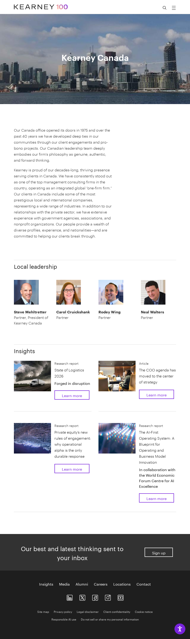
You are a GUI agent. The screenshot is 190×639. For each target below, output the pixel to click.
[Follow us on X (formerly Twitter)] (82, 597)
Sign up (158, 552)
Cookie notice (144, 611)
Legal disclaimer (88, 611)
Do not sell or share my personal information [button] (110, 619)
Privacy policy (63, 611)
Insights (46, 584)
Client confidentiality (116, 611)
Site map (43, 611)
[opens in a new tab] (108, 597)
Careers (101, 584)
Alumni (82, 584)
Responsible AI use (63, 619)
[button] (31, 317)
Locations (122, 584)
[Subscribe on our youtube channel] (121, 597)
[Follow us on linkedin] (70, 597)
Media (64, 584)
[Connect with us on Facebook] (95, 597)
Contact (143, 584)
